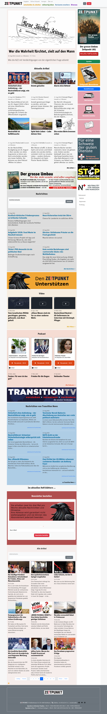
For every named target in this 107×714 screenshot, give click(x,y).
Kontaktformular (89, 89)
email (41, 523)
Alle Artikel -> (71, 168)
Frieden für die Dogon (40, 373)
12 (45, 675)
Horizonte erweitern (62, 5)
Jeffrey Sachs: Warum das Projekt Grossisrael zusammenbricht (40, 650)
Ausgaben (26, 1)
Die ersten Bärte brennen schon (64, 133)
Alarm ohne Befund (62, 86)
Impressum (82, 201)
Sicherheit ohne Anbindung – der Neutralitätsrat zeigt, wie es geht (18, 89)
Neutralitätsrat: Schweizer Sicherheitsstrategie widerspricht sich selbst (24, 433)
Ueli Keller (42, 143)
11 (42, 675)
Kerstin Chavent (43, 97)
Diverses (74, 5)
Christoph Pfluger (67, 97)
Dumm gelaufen (37, 86)
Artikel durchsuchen (13, 550)
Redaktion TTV (20, 97)
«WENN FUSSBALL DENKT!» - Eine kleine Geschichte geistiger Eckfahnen (41, 614)
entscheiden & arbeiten (32, 5)
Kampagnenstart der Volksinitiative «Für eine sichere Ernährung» (17, 614)
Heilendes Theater (62, 373)
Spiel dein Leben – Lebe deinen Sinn (41, 133)
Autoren (81, 198)
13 (48, 675)
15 (54, 675)
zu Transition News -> (68, 479)
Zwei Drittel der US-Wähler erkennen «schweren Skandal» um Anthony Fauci (58, 458)
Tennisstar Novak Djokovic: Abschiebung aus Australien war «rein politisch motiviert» (59, 411)
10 (39, 675)
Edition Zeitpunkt (35, 1)
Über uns (50, 1)
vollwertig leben (48, 5)
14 (51, 675)
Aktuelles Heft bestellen (89, 54)
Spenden (89, 61)
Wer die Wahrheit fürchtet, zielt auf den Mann (42, 51)
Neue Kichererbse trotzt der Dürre (57, 212)
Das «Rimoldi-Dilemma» (18, 456)
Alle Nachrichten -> (69, 265)
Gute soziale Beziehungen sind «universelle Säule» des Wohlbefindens (56, 248)
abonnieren (8, 679)
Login (89, 3)
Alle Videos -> (71, 323)
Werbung (82, 205)
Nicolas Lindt (19, 143)
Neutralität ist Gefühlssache (14, 133)
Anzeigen (43, 1)
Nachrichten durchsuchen (14, 196)
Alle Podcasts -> (70, 381)
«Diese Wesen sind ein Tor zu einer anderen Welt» (40, 311)
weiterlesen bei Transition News (34, 424)
